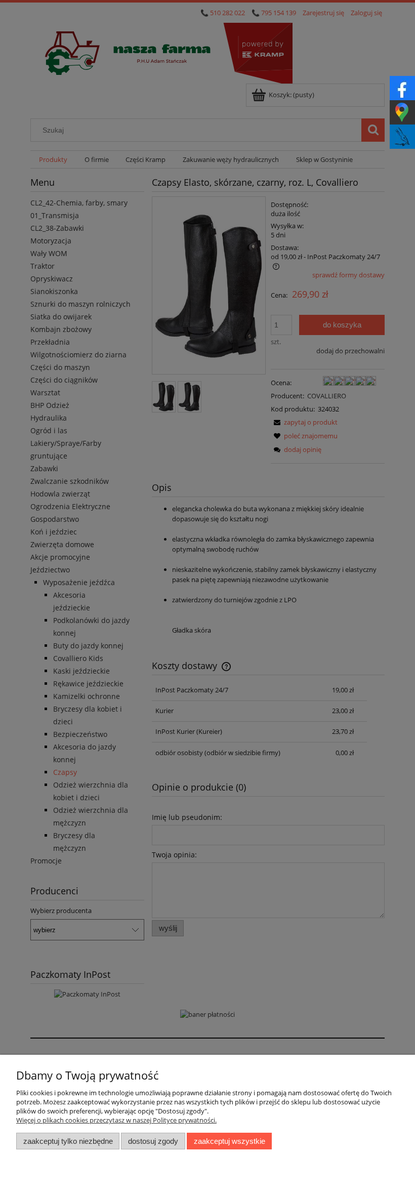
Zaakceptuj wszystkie (229, 1141)
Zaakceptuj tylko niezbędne (68, 1141)
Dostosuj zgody (153, 1141)
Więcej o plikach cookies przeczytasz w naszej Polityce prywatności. (116, 1120)
